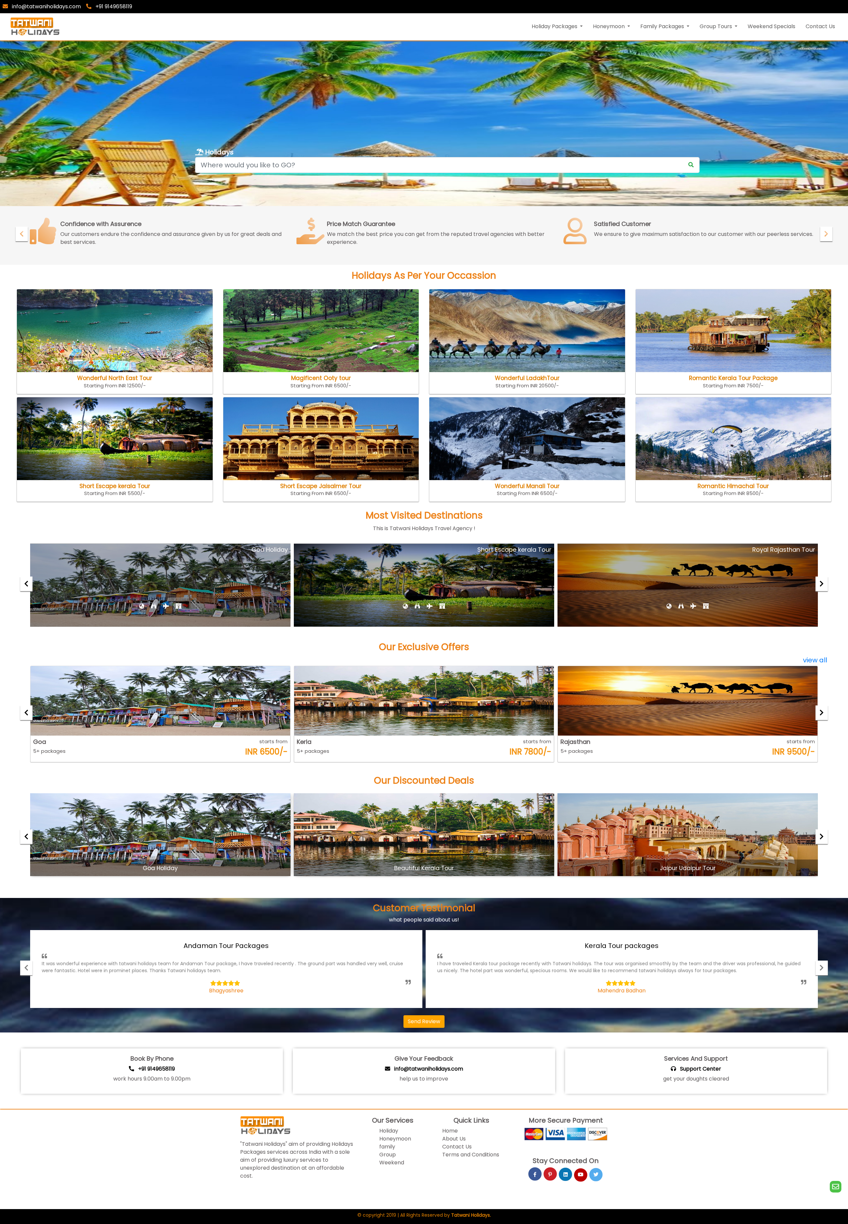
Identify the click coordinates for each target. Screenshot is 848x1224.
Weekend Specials (771, 26)
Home (450, 1131)
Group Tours (716, 26)
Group (387, 1154)
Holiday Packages (555, 26)
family (387, 1146)
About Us (454, 1138)
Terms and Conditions (470, 1154)
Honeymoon (609, 26)
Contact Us (820, 26)
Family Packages (662, 26)
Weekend (391, 1162)
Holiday (388, 1131)
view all (815, 660)
